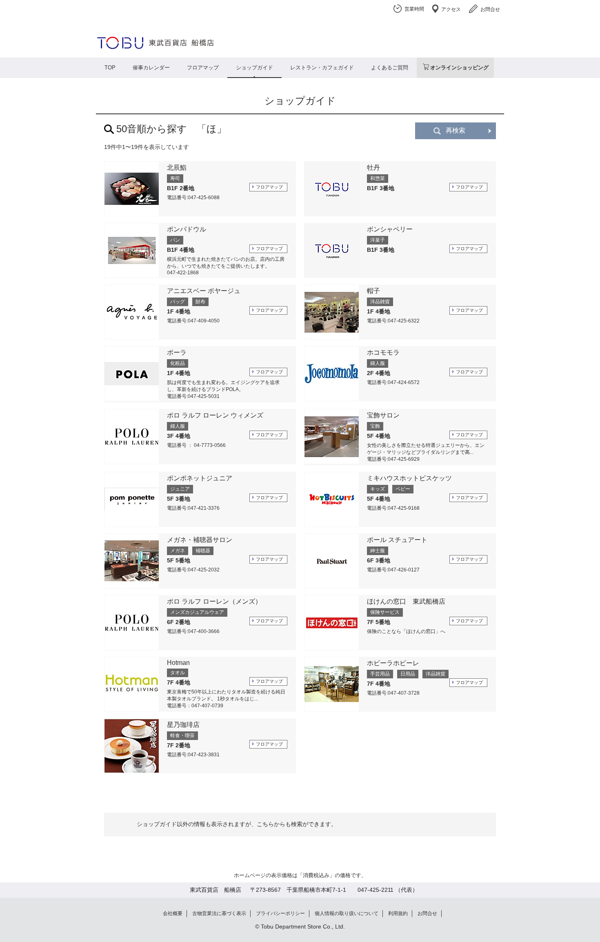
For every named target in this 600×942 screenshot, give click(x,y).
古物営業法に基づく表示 (219, 913)
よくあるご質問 (389, 67)
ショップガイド (254, 67)
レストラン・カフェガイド (322, 67)
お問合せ (490, 9)
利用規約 (398, 913)
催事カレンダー (151, 67)
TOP (110, 67)
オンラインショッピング (459, 67)
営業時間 (414, 9)
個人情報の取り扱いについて (346, 913)
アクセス (451, 9)
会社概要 (172, 913)
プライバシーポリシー (280, 913)
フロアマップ (203, 67)
